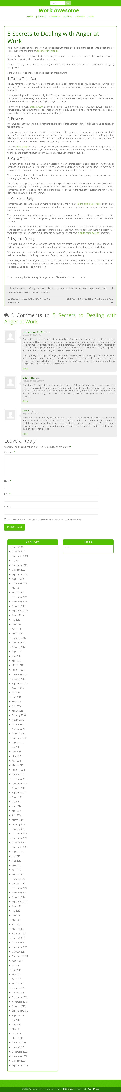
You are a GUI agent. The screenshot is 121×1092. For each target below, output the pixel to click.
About (91, 16)
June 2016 (16, 697)
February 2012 (19, 933)
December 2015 (19, 724)
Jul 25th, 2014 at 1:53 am (33, 335)
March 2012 (17, 929)
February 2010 (19, 1042)
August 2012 (18, 906)
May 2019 (16, 588)
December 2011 (19, 942)
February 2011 (19, 988)
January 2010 (18, 1047)
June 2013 (16, 860)
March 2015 (17, 765)
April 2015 (16, 760)
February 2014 (19, 824)
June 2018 (16, 624)
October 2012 (18, 897)
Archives (67, 16)
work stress (101, 288)
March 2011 (17, 983)
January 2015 (18, 774)
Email (6, 493)
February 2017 (19, 669)
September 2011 (20, 956)
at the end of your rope (89, 203)
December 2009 (19, 1051)
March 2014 (17, 819)
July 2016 (16, 692)
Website (8, 506)
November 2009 (19, 1056)
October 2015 (18, 733)
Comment (9, 452)
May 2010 (16, 1029)
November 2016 (19, 674)
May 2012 (16, 919)
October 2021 (18, 551)
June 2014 (16, 806)
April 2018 (16, 628)
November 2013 (19, 838)
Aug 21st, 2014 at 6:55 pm (33, 413)
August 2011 (18, 960)
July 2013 (16, 856)
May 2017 (16, 660)
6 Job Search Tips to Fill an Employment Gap (89, 299)
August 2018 (18, 615)
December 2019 (19, 583)
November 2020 (19, 565)
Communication (60, 288)
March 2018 (17, 633)
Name (7, 480)
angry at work (36, 106)
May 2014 (16, 810)
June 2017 (16, 656)
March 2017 (17, 665)
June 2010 (16, 1024)
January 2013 (18, 883)
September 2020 (20, 574)
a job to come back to (88, 232)
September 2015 (20, 738)
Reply (25, 368)
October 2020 (18, 569)
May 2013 (16, 865)
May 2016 (16, 701)
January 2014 (18, 829)
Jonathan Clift (33, 332)
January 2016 (18, 719)
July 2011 (16, 965)
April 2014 (16, 815)
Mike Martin (19, 288)
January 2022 (18, 547)
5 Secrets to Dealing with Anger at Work (60, 318)
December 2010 (19, 997)
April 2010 (16, 1033)
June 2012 (16, 915)
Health (26, 292)
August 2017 (18, 651)
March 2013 (17, 874)
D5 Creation (69, 1089)
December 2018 (19, 597)
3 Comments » (43, 292)
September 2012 (20, 901)
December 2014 (19, 779)
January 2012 (18, 938)
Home (30, 16)
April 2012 (16, 924)
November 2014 (19, 783)
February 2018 (19, 638)
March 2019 (17, 592)
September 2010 (20, 1010)
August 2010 (18, 1015)
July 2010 (16, 1020)
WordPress (93, 1089)
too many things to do (48, 50)
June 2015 (16, 751)
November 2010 (19, 1001)
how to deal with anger (81, 288)
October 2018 (18, 606)
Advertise (80, 16)
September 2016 (20, 683)
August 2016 (18, 688)
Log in (70, 547)
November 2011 (19, 947)
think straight (23, 146)
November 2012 (19, 892)
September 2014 (20, 792)
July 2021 (16, 560)
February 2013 (19, 879)
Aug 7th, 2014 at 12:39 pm (33, 381)
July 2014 (16, 801)
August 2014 (18, 797)
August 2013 (18, 851)
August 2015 (18, 742)
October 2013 (18, 842)
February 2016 (19, 715)
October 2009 (18, 1060)
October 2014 (18, 788)
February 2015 (19, 769)
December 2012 (19, 888)
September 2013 (20, 847)
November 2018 (19, 601)
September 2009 (20, 1065)
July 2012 (16, 910)
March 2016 (17, 710)
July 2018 (16, 619)
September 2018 (20, 610)
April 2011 (16, 979)
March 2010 (17, 1038)
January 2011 (18, 992)
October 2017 (18, 647)
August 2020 (18, 578)
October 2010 (18, 1006)
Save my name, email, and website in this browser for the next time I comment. (44, 519)
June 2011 (16, 969)
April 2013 (16, 869)
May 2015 (16, 756)
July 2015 (16, 747)
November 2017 (19, 642)
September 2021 (20, 556)
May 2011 (16, 974)
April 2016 (16, 706)
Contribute (54, 16)
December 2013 (19, 833)
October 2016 (18, 678)
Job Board (41, 16)
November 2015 (19, 729)
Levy (26, 410)
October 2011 (18, 951)
